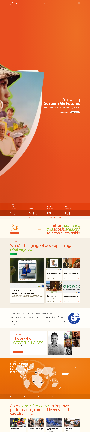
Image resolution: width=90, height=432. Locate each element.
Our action (65, 373)
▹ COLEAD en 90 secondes (64, 112)
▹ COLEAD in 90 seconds (75, 112)
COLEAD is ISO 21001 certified (16, 321)
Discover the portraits (18, 351)
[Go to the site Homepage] (12, 3)
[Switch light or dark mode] (79, 3)
